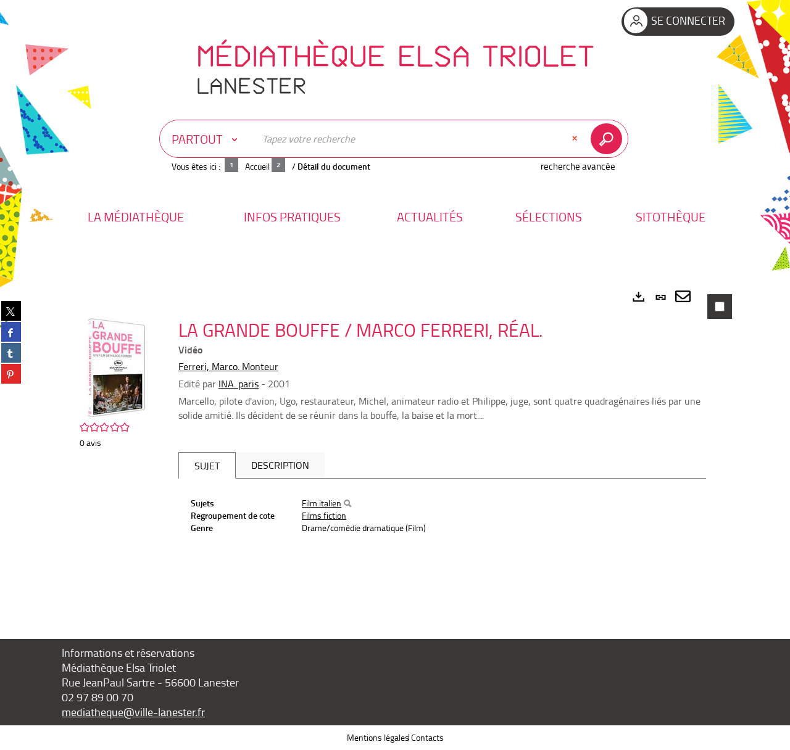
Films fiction (324, 515)
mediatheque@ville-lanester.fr (133, 711)
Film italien (321, 503)
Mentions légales (378, 737)
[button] (136, 217)
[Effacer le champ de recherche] (576, 138)
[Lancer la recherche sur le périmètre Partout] (609, 138)
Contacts (427, 737)
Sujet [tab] (207, 465)
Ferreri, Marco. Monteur (228, 366)
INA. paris (238, 383)
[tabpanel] (395, 444)
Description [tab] (280, 465)
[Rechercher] (347, 503)
